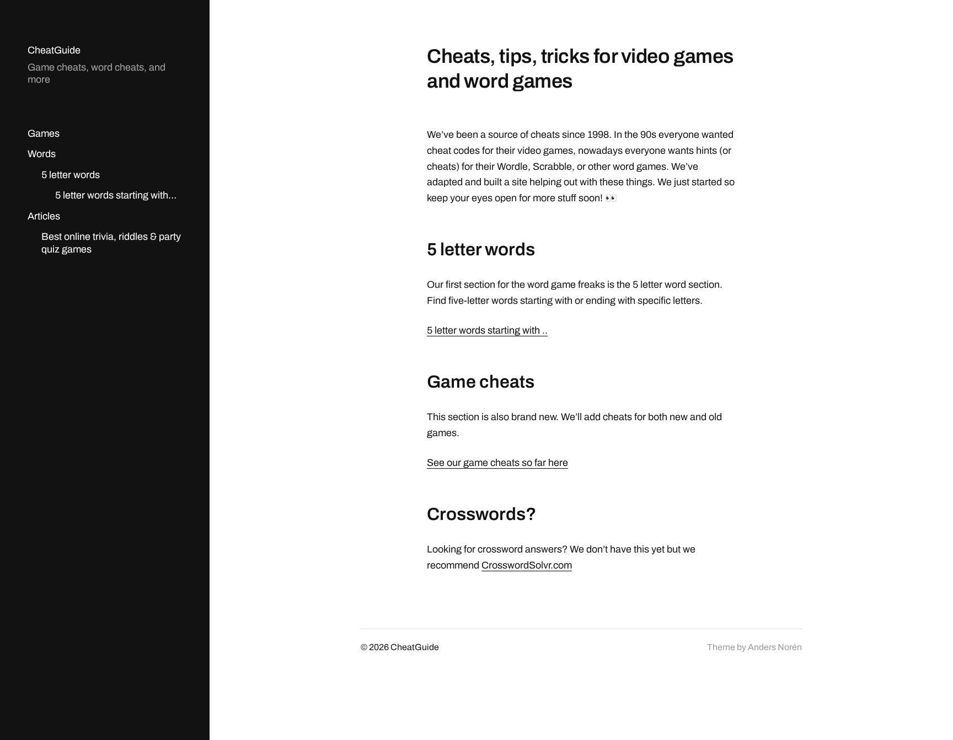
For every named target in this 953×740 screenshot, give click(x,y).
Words (42, 153)
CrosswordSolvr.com (526, 565)
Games (44, 133)
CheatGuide (54, 50)
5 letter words (70, 174)
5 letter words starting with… (115, 195)
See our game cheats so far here (497, 462)
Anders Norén (775, 647)
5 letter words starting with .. (487, 330)
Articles (44, 216)
